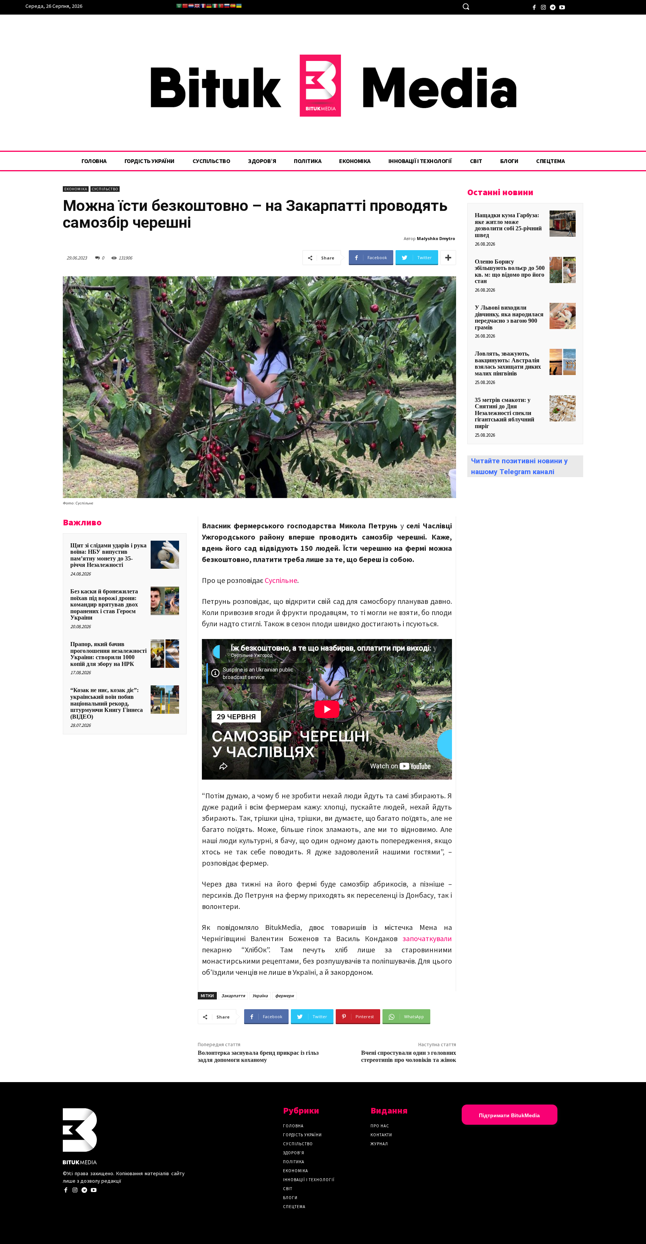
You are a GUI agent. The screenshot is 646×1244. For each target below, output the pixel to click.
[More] (448, 257)
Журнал (379, 1143)
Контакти (381, 1134)
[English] (197, 6)
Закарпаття (233, 995)
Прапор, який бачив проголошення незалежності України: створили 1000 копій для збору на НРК (108, 654)
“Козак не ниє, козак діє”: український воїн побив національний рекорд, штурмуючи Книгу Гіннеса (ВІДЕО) (106, 703)
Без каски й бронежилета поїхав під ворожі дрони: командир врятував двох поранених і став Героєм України (104, 604)
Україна (260, 995)
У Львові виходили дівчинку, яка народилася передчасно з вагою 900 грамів (509, 317)
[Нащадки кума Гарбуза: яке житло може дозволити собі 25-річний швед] (563, 224)
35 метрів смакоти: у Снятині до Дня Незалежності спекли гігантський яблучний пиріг (504, 413)
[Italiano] (215, 6)
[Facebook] (534, 6)
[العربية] (179, 6)
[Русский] (227, 6)
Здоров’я (293, 1152)
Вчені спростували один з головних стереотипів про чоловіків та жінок (408, 1056)
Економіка (75, 189)
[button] (466, 6)
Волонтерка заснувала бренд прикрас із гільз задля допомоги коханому (258, 1056)
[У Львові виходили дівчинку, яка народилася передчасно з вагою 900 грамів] (563, 316)
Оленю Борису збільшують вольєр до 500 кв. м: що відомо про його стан (510, 271)
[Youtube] (562, 6)
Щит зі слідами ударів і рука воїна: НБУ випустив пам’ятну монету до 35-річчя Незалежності (108, 555)
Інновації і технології (309, 1179)
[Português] (221, 6)
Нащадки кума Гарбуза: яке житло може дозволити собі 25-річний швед (508, 225)
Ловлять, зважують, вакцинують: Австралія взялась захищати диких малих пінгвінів (508, 363)
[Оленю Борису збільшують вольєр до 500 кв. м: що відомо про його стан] (563, 270)
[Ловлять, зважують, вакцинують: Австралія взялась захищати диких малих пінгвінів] (563, 362)
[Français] (203, 6)
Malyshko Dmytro (436, 238)
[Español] (233, 6)
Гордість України (302, 1134)
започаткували (427, 938)
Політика (293, 1161)
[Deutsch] (209, 6)
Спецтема (294, 1206)
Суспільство (105, 189)
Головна (293, 1125)
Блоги (290, 1197)
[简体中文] (185, 6)
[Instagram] (543, 6)
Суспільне (281, 580)
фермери (284, 995)
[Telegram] (553, 6)
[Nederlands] (191, 6)
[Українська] (239, 6)
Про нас (379, 1125)
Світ (287, 1188)
